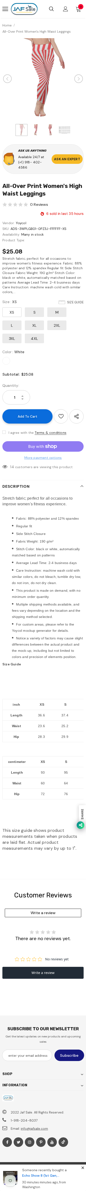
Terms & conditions (50, 432)
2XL (57, 325)
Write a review (43, 912)
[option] (43, 78)
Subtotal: (11, 374)
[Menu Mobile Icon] (5, 9)
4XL (34, 338)
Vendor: (8, 223)
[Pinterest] (41, 1142)
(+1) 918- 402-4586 (30, 165)
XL (34, 325)
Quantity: (10, 385)
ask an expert (67, 159)
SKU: (6, 229)
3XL (12, 338)
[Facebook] (7, 1142)
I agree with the (21, 432)
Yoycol (21, 223)
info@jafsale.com (34, 1128)
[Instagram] (29, 1142)
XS (12, 312)
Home (7, 25)
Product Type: (13, 240)
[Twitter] (18, 1142)
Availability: (11, 234)
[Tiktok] (63, 1142)
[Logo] (24, 9)
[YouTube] (52, 1142)
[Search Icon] (51, 9)
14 (12, 466)
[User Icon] (65, 8)
